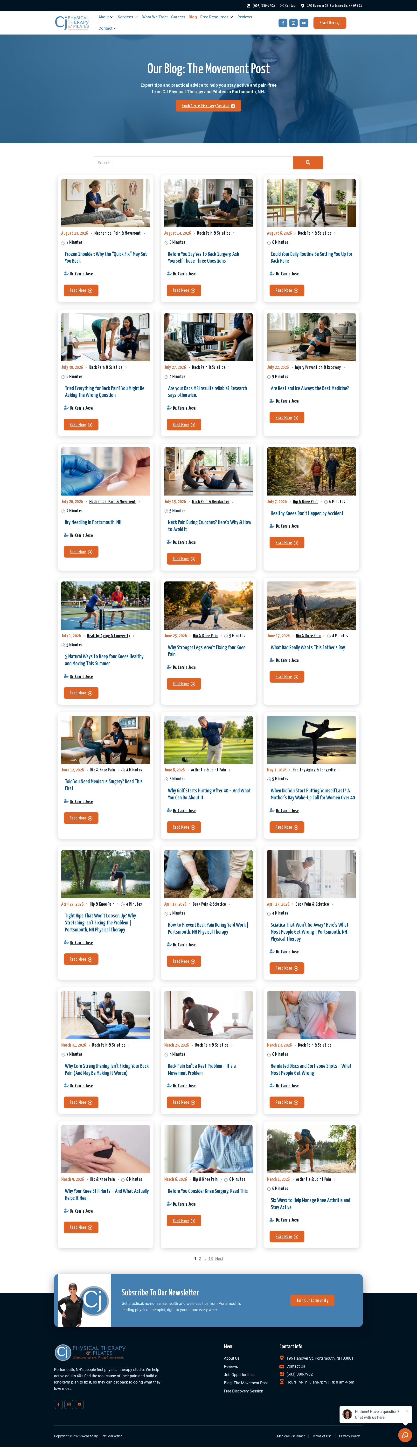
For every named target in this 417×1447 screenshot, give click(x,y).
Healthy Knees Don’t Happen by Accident (307, 513)
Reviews (244, 17)
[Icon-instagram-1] (293, 23)
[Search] (308, 162)
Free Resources (214, 17)
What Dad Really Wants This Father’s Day (308, 647)
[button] (81, 290)
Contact (105, 28)
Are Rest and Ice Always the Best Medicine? (310, 388)
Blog (193, 17)
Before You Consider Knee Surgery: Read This (208, 1191)
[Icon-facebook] (282, 23)
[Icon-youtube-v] (303, 23)
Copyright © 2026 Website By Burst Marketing (88, 1436)
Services (125, 17)
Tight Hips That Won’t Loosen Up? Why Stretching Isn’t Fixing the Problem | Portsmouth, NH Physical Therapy (100, 923)
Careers (178, 17)
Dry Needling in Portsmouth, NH (93, 522)
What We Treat (155, 17)
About (103, 17)
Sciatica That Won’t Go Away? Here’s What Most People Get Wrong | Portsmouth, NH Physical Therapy (309, 932)
